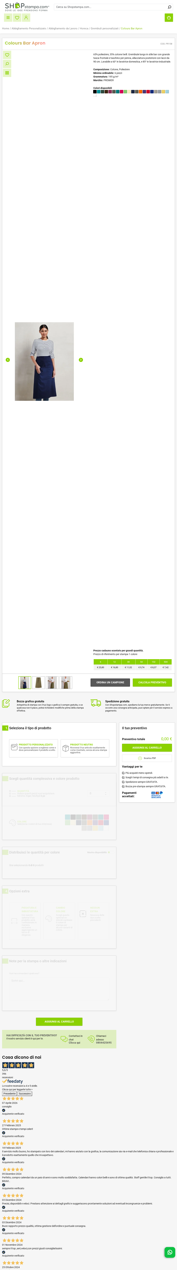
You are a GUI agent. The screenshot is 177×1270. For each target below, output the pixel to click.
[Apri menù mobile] (8, 17)
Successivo (25, 1093)
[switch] (111, 852)
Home (5, 28)
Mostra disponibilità (97, 852)
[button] (8, 360)
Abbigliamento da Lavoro (63, 28)
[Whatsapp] (170, 1251)
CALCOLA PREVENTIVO (152, 682)
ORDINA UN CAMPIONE (110, 682)
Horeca (84, 28)
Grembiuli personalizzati (105, 28)
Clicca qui (74, 1042)
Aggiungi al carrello (59, 1021)
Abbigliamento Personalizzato (29, 28)
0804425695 (104, 1042)
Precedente (9, 1093)
